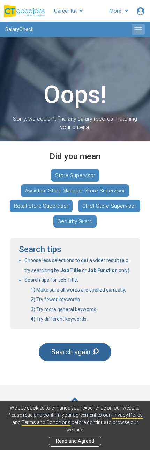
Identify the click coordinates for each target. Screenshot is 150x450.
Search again (70, 352)
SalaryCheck (19, 29)
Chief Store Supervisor (109, 206)
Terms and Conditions (46, 422)
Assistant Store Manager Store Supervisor (75, 190)
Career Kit (66, 11)
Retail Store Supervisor (41, 206)
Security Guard (75, 221)
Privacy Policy (127, 415)
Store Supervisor (75, 175)
